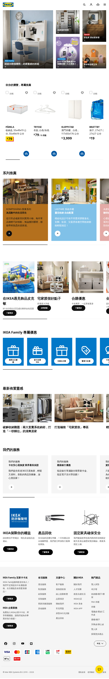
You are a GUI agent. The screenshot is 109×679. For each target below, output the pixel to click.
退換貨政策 (61, 589)
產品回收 (60, 618)
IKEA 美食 (78, 603)
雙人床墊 (95, 584)
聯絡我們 (60, 603)
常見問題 (60, 608)
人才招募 (78, 589)
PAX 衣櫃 (95, 602)
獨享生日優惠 (13, 361)
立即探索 (44, 308)
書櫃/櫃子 (95, 619)
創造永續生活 (80, 594)
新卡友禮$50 (37, 361)
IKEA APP (78, 608)
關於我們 (78, 584)
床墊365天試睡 (62, 613)
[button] (105, 213)
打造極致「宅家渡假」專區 (71, 427)
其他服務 (42, 608)
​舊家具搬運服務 (45, 603)
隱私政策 (81, 672)
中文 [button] (98, 643)
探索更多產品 (97, 634)
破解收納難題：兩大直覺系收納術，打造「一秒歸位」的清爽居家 (27, 429)
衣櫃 (93, 606)
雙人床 (94, 629)
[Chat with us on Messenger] (99, 669)
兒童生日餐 (61, 361)
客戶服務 (60, 584)
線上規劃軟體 (62, 594)
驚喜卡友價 (86, 361)
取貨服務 (42, 589)
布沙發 (94, 589)
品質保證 (60, 598)
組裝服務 (42, 594)
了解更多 (9, 313)
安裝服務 (42, 598)
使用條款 (91, 672)
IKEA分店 (78, 598)
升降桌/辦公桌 (97, 624)
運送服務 (42, 584)
